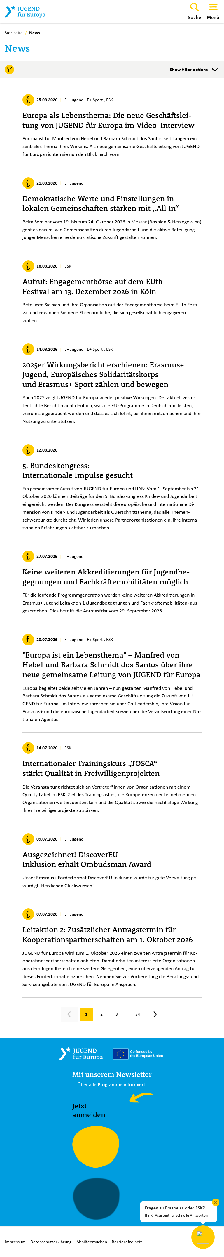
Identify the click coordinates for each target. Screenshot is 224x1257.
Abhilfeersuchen (91, 1242)
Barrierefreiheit (127, 1242)
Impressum (15, 1242)
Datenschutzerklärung (51, 1242)
